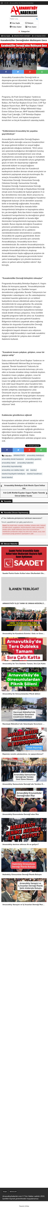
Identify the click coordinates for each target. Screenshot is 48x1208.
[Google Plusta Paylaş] (30, 72)
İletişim (30, 23)
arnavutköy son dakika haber (13, 470)
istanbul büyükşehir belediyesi (13, 474)
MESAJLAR (13, 1191)
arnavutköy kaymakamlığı (12, 466)
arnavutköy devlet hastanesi (13, 459)
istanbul (33, 470)
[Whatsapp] (42, 72)
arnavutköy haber (9, 463)
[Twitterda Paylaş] (18, 72)
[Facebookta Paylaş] (6, 72)
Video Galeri (17, 27)
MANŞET (27, 36)
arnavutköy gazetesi (33, 459)
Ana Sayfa (16, 23)
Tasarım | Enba (24, 1206)
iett (27, 470)
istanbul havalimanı (34, 474)
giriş (21, 522)
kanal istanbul (7, 477)
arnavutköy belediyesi (35, 455)
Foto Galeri (31, 27)
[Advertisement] (24, 937)
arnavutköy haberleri (25, 463)
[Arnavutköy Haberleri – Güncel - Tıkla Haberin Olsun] (24, 11)
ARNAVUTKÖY (19, 36)
